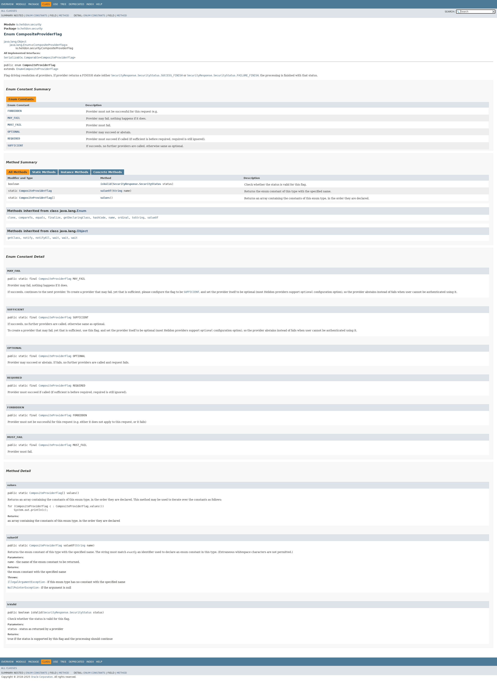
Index (90, 4)
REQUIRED (14, 138)
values (105, 197)
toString (138, 217)
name (112, 217)
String (117, 190)
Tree (63, 4)
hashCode (99, 217)
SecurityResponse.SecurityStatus (137, 183)
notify (27, 237)
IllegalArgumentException (26, 581)
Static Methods (44, 172)
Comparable (32, 57)
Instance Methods (74, 172)
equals (40, 217)
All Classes (9, 11)
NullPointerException (23, 587)
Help (99, 4)
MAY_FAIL (14, 117)
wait (56, 237)
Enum (19, 69)
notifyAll (43, 237)
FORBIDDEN (15, 110)
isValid (105, 183)
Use (55, 4)
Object (82, 231)
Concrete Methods (107, 172)
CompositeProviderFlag (49, 44)
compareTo (25, 217)
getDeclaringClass (76, 217)
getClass (14, 237)
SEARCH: (450, 11)
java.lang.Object (15, 41)
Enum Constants (36, 15)
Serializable (13, 57)
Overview (7, 4)
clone (11, 217)
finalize (54, 217)
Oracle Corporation (42, 677)
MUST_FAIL (15, 124)
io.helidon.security (28, 24)
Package (33, 4)
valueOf (105, 190)
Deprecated (76, 4)
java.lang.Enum (20, 44)
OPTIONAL (14, 131)
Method (64, 15)
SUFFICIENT (15, 145)
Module (21, 4)
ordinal (123, 217)
